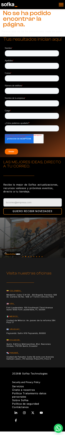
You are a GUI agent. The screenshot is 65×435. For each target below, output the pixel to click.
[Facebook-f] (16, 420)
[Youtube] (41, 413)
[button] (25, 256)
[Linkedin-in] (16, 413)
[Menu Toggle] (61, 4)
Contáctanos (20, 407)
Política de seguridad (25, 403)
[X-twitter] (33, 413)
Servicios (18, 386)
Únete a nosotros (23, 389)
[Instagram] (24, 413)
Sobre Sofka (20, 400)
